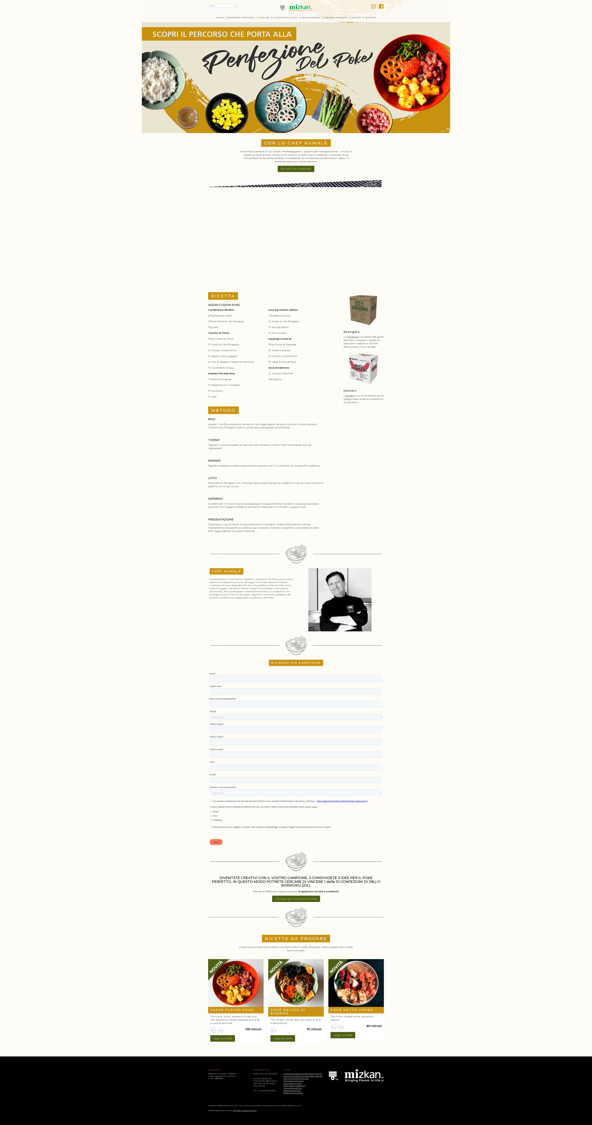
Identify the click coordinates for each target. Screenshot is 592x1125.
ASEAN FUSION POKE (232, 1010)
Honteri (350, 395)
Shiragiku (353, 336)
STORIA (220, 17)
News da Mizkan (310, 17)
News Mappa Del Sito (292, 1091)
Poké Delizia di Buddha (288, 1011)
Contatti (356, 17)
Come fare (263, 17)
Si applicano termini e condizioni (318, 891)
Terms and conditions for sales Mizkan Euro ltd (302, 1074)
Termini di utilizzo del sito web (296, 1078)
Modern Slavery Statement (294, 1086)
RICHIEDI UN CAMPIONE (296, 168)
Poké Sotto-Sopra (352, 1010)
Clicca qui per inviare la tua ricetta (296, 898)
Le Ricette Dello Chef (285, 17)
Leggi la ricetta (222, 1038)
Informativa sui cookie (292, 1083)
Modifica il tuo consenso (293, 1093)
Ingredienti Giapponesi (240, 17)
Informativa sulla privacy (293, 1081)
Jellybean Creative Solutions (245, 1110)
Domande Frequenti (335, 17)
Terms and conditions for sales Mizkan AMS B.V (303, 1076)
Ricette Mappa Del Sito (292, 1088)
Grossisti (370, 17)
